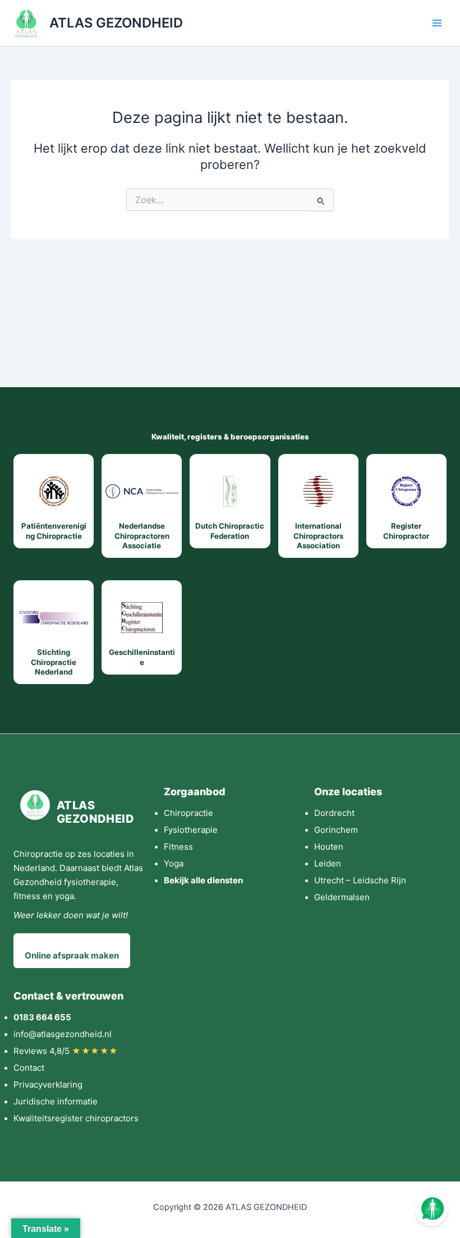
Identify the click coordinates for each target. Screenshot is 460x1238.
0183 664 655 (42, 1017)
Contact (28, 1067)
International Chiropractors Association (318, 535)
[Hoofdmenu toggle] (437, 23)
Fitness (178, 846)
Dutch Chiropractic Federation (229, 530)
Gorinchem (336, 829)
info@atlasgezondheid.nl (62, 1034)
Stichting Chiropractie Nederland (53, 662)
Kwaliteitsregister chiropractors (76, 1118)
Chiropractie (188, 813)
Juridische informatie (55, 1101)
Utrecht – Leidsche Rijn (360, 880)
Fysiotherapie (191, 829)
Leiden (327, 863)
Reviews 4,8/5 (65, 1051)
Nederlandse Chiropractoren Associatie (141, 535)
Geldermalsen (342, 897)
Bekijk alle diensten (203, 880)
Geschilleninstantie (142, 657)
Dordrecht (334, 813)
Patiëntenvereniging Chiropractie (53, 530)
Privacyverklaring (47, 1084)
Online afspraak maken (72, 955)
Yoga (173, 863)
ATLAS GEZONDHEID (116, 23)
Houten (328, 846)
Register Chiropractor (406, 530)
